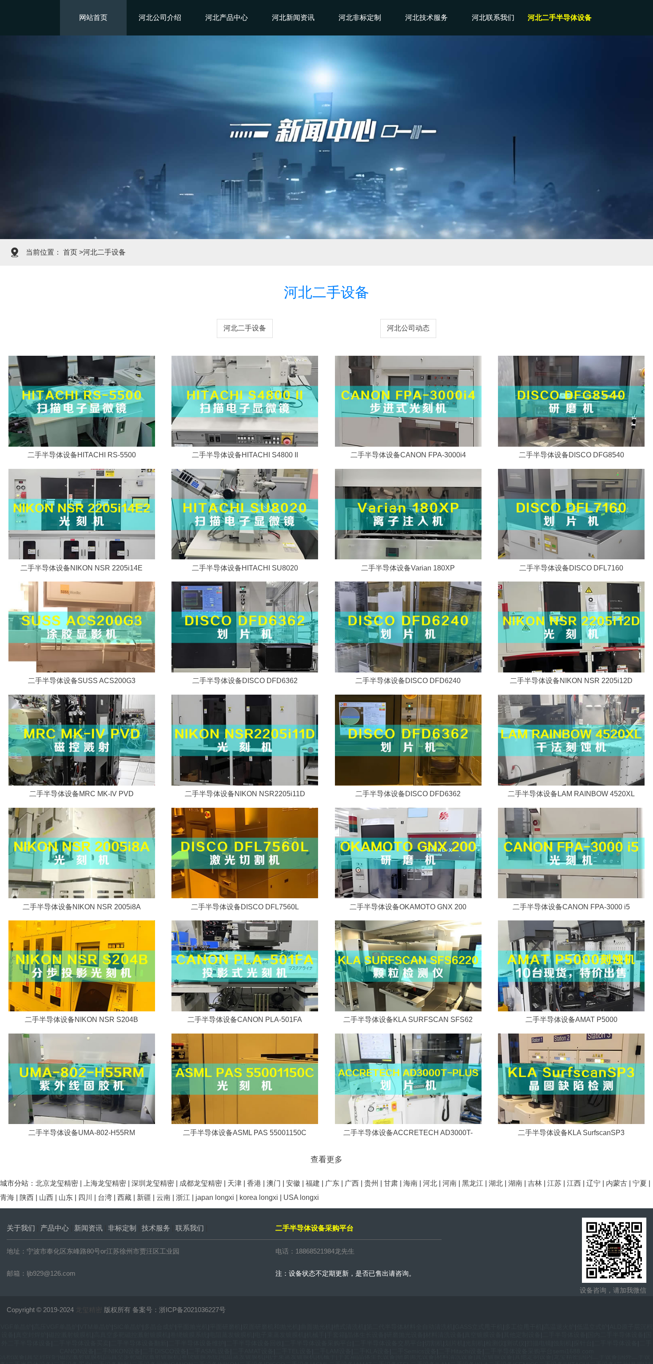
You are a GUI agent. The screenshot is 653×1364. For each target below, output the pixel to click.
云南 (163, 1197)
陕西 (27, 1197)
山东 (66, 1197)
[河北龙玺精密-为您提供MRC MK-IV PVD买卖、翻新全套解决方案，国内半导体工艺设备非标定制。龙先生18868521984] (81, 739)
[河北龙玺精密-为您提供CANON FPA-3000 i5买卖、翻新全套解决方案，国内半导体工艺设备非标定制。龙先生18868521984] (571, 852)
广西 (352, 1183)
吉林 (535, 1183)
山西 (46, 1197)
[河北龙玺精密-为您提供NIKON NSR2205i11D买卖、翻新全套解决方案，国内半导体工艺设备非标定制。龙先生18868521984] (244, 739)
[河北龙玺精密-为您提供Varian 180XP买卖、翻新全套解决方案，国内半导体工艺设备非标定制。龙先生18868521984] (408, 513)
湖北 (496, 1183)
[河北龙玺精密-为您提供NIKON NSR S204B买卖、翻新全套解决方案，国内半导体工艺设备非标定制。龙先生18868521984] (81, 965)
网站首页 (93, 17)
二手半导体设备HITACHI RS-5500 (82, 455)
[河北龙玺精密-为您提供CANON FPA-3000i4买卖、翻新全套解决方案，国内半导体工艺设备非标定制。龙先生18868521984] (408, 401)
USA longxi (301, 1197)
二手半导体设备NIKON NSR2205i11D (245, 794)
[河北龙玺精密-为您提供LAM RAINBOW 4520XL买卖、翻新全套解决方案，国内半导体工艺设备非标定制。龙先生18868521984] (571, 739)
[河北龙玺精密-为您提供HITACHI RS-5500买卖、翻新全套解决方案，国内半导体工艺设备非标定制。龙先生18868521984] (81, 401)
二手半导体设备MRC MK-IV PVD (81, 794)
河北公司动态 (408, 328)
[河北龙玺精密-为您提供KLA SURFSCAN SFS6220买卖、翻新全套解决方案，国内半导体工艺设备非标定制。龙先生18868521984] (408, 965)
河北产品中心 (226, 17)
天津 (234, 1183)
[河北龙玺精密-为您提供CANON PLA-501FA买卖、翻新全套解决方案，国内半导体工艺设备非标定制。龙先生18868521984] (244, 965)
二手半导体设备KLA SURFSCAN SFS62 (408, 1019)
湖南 (515, 1183)
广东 (332, 1183)
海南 (410, 1183)
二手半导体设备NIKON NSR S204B (81, 1019)
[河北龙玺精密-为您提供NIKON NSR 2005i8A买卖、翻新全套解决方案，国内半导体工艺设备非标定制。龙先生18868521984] (81, 852)
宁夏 (640, 1183)
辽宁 (593, 1183)
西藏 (124, 1197)
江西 (574, 1183)
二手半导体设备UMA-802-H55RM (81, 1132)
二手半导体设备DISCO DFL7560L (245, 907)
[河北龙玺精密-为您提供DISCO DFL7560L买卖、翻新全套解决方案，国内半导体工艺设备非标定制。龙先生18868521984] (244, 852)
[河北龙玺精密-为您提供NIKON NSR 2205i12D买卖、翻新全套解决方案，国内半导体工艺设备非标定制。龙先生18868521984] (571, 626)
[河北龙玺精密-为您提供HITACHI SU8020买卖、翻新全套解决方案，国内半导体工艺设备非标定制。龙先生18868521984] (244, 513)
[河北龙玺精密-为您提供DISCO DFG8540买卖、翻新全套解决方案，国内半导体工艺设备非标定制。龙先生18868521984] (571, 401)
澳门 (274, 1183)
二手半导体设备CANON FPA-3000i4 (408, 455)
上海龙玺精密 (105, 1183)
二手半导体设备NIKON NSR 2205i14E (81, 568)
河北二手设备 (244, 328)
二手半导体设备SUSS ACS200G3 (81, 680)
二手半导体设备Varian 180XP (408, 568)
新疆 (144, 1197)
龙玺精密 (89, 1309)
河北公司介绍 (160, 17)
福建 (313, 1183)
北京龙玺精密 (57, 1183)
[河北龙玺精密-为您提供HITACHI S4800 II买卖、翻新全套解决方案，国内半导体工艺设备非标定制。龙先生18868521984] (244, 401)
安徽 (293, 1183)
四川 (85, 1197)
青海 (7, 1197)
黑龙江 (472, 1183)
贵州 (371, 1183)
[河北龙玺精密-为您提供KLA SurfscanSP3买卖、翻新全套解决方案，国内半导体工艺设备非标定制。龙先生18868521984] (571, 1078)
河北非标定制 (359, 17)
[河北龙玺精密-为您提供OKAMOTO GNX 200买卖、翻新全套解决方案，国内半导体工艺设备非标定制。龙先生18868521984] (408, 852)
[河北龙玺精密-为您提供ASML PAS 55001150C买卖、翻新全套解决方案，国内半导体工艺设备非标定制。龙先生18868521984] (244, 1078)
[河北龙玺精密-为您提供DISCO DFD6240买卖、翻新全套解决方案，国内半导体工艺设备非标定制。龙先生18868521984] (408, 626)
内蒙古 (616, 1183)
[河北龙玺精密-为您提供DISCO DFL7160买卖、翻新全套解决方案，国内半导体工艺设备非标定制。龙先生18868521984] (571, 513)
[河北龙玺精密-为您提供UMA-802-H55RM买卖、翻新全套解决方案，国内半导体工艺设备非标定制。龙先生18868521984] (81, 1078)
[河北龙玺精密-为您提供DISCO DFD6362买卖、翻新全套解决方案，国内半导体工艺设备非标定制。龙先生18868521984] (244, 626)
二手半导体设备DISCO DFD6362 (245, 680)
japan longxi (214, 1197)
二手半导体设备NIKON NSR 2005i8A (82, 907)
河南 (449, 1183)
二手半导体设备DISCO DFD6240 (408, 680)
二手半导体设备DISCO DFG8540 (571, 455)
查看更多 (326, 1159)
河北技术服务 (426, 17)
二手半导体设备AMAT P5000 (571, 1019)
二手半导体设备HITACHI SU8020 (245, 568)
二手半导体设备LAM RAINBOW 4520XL (571, 794)
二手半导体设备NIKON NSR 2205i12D (571, 680)
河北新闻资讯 (293, 17)
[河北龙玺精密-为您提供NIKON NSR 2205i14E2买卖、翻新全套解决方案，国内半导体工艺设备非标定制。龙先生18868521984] (81, 513)
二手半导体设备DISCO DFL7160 (571, 568)
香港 (254, 1183)
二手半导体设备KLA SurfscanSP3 (571, 1132)
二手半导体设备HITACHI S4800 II (245, 455)
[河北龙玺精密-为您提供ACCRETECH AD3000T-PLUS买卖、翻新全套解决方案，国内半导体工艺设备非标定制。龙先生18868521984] (408, 1078)
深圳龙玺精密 (152, 1183)
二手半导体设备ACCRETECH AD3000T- (408, 1132)
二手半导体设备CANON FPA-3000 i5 (571, 907)
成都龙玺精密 (200, 1183)
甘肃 (391, 1183)
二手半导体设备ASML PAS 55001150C (245, 1132)
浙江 (183, 1197)
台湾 (105, 1197)
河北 (430, 1183)
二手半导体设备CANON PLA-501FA (244, 1019)
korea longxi (258, 1197)
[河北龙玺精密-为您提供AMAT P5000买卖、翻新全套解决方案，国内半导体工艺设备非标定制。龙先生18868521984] (571, 965)
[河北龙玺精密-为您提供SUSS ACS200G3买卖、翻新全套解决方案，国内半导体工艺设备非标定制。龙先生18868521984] (81, 626)
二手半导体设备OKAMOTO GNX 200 (408, 907)
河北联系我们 (493, 17)
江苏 (554, 1183)
